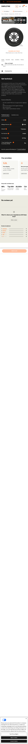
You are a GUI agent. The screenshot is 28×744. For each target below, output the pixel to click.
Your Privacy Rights (14, 734)
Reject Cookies (14, 737)
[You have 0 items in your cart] (23, 6)
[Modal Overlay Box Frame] (14, 2)
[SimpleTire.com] (6, 6)
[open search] (16, 6)
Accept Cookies (14, 741)
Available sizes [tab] (15, 115)
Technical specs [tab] (5, 115)
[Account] (20, 6)
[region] (14, 730)
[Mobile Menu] (26, 6)
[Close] (26, 718)
